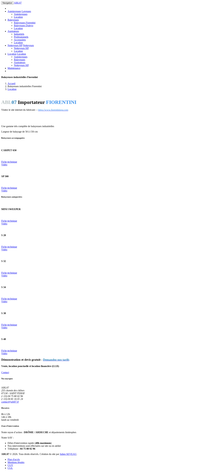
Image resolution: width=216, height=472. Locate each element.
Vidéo (4, 164)
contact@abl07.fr (10, 401)
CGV (10, 465)
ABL (18, 2)
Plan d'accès (14, 459)
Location (18, 17)
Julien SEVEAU (68, 454)
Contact (5, 372)
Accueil (11, 83)
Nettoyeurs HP (15, 45)
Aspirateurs (13, 31)
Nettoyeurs (28, 45)
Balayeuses (13, 19)
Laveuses (26, 11)
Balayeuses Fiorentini (24, 22)
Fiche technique (9, 161)
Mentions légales (16, 462)
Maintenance (14, 68)
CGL (10, 468)
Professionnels (21, 37)
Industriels (19, 34)
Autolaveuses (14, 11)
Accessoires (20, 39)
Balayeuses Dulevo (23, 25)
